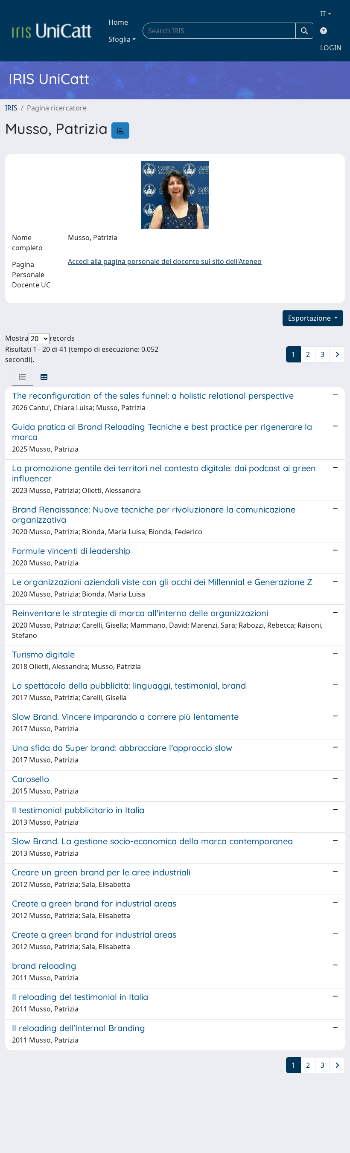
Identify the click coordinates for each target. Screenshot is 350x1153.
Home (118, 22)
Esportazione (310, 318)
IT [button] (323, 13)
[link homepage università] (51, 30)
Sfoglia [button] (119, 39)
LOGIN (330, 47)
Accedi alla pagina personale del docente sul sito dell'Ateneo (165, 261)
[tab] (22, 377)
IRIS (11, 108)
